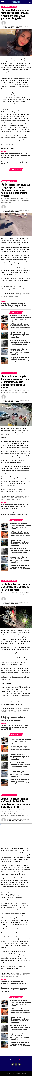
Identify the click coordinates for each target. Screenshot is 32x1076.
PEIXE (18, 711)
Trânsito (19, 499)
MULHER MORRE (14, 296)
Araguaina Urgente (8, 295)
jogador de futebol (13, 976)
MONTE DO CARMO (21, 497)
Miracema (5, 296)
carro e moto (11, 711)
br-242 (4, 711)
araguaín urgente (7, 974)
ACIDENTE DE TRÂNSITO (23, 708)
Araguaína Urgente (22, 295)
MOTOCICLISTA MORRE (8, 499)
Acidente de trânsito (23, 293)
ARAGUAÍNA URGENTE (8, 497)
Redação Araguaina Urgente (12, 27)
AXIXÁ (3, 976)
